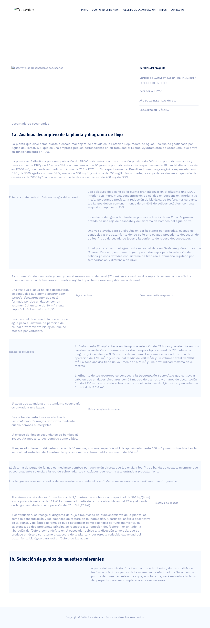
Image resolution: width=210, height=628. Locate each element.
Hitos (163, 10)
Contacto (177, 10)
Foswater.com (95, 617)
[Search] (191, 9)
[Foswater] (24, 10)
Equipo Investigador (106, 10)
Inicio (84, 10)
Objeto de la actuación (139, 10)
